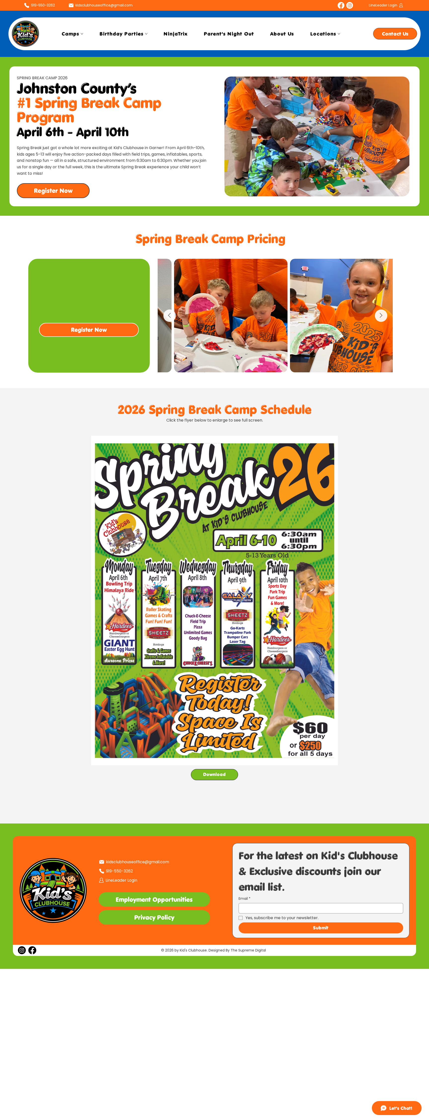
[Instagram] (349, 5)
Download (214, 774)
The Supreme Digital (248, 950)
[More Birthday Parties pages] (146, 34)
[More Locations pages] (339, 34)
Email (244, 898)
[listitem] (88, 315)
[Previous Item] (169, 315)
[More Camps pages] (82, 34)
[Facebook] (341, 5)
